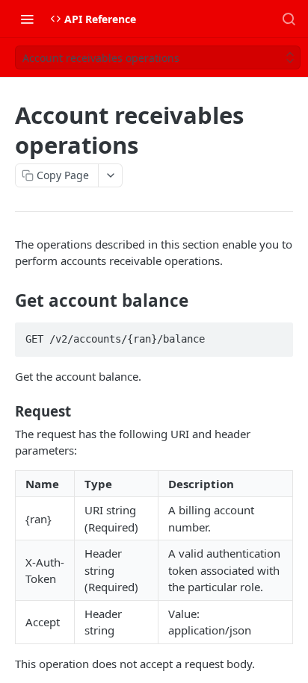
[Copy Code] (275, 334)
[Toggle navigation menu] (27, 19)
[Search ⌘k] (289, 19)
